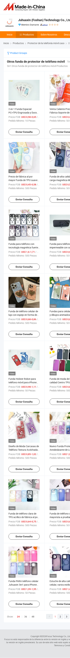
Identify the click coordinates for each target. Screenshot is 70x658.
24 (18, 616)
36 (25, 616)
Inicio (9, 34)
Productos (28, 34)
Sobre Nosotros (49, 34)
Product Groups (18, 53)
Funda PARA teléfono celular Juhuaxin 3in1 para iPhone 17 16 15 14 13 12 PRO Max (23, 584)
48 (33, 616)
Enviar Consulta (24, 132)
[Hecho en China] (24, 7)
